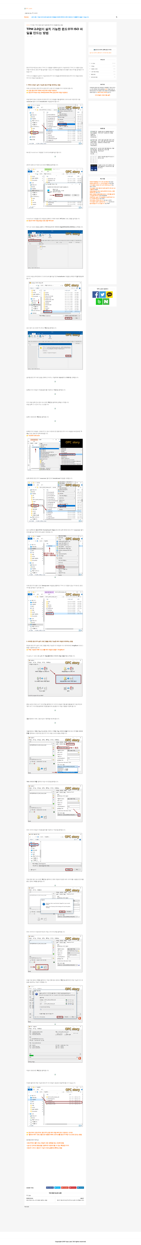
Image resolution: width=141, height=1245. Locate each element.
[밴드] (99, 304)
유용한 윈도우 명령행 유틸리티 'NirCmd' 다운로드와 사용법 (106, 132)
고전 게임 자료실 (95, 71)
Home (26, 17)
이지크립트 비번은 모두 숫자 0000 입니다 (101, 185)
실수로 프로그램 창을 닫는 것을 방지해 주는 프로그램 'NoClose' (106, 150)
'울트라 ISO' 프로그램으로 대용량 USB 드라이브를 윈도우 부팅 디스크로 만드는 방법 (55, 1134)
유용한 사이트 (94, 69)
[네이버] (106, 304)
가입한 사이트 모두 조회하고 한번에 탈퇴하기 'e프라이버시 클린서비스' (106, 166)
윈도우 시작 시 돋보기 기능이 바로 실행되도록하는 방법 (44, 1148)
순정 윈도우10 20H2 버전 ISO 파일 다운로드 (42, 90)
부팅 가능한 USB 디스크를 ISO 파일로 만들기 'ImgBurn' (46, 649)
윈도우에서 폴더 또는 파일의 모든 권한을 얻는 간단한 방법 (45, 1143)
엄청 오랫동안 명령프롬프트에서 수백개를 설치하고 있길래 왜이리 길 (102, 194)
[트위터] (102, 297)
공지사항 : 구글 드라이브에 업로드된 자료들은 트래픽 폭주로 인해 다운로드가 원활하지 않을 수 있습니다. (60, 17)
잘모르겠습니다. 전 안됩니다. (97, 203)
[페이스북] (95, 297)
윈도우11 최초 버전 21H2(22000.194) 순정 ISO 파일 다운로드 (48, 92)
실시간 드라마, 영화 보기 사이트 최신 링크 (100, 52)
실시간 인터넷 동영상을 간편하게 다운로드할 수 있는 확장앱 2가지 (48, 1145)
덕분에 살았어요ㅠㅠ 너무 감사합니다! (99, 183)
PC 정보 (33, 25)
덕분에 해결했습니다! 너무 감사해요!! (99, 182)
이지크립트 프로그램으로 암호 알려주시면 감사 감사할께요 (102, 188)
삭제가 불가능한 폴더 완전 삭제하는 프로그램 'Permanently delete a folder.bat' (106, 141)
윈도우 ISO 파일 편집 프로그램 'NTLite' (41, 220)
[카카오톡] (109, 297)
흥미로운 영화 (94, 77)
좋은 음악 (93, 74)
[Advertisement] (55, 50)
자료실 (92, 66)
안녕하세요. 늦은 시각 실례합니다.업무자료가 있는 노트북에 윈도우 (102, 197)
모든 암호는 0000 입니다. (96, 200)
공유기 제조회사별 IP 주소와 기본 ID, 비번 (106, 157)
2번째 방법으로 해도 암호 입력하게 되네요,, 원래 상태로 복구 (102, 191)
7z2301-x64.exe (34, 435)
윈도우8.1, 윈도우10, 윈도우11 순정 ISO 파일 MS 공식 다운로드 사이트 (50, 1132)
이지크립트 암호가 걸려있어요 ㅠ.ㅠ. (99, 202)
